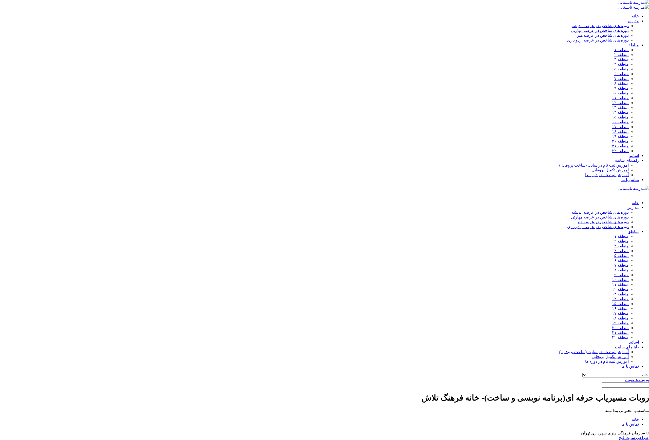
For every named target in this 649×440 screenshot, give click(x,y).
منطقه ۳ (621, 59)
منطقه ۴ (621, 64)
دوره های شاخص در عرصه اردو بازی (598, 40)
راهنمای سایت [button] (627, 160)
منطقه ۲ (621, 54)
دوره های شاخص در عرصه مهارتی (600, 30)
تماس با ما (630, 179)
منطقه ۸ (621, 83)
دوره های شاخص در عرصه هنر (603, 35)
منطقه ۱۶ (620, 122)
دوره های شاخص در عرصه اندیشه (600, 26)
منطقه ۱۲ (620, 103)
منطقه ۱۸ (620, 131)
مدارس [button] (632, 21)
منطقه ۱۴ (620, 112)
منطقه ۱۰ (620, 93)
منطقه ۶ (621, 74)
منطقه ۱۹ (620, 136)
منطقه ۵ (621, 69)
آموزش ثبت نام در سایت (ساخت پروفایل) (594, 165)
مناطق (633, 231)
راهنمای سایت (627, 347)
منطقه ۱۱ (620, 98)
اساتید (634, 155)
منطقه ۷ (621, 78)
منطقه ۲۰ (620, 141)
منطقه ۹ (621, 88)
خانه (635, 16)
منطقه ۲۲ (620, 151)
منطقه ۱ (621, 50)
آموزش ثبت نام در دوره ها (607, 175)
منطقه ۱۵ (620, 117)
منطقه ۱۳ (620, 107)
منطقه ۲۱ (620, 146)
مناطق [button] (633, 45)
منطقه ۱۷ (620, 127)
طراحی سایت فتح (633, 437)
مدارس (632, 207)
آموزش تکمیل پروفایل (610, 170)
